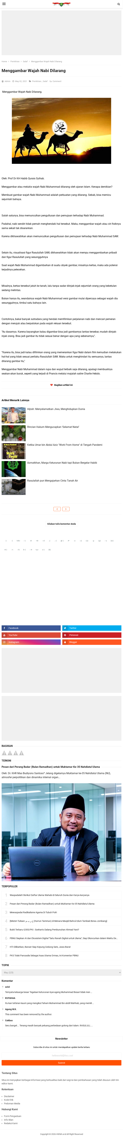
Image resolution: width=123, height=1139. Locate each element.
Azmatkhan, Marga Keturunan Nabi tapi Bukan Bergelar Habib (62, 462)
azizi (7, 987)
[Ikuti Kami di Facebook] (31, 628)
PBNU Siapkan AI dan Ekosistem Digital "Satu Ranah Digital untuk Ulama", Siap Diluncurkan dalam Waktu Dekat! (65, 938)
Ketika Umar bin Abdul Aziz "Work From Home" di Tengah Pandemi (64, 444)
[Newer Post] (57, 509)
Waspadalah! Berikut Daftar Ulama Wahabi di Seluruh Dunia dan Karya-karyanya (49, 895)
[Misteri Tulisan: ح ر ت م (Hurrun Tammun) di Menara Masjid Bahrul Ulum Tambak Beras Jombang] (58, 921)
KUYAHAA (10, 998)
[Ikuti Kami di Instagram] (31, 642)
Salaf (45, 81)
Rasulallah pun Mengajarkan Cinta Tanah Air (52, 480)
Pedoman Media (12, 1103)
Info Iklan (8, 1120)
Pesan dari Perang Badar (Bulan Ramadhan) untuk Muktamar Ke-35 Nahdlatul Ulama (51, 766)
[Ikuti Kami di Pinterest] (91, 635)
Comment (57, 81)
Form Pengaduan (12, 1116)
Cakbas (9, 1020)
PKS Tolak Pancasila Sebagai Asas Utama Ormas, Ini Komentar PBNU (44, 955)
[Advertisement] (61, 32)
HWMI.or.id (61, 1134)
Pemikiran (37, 81)
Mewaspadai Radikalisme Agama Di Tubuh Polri (33, 912)
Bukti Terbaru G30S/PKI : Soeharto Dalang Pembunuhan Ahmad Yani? (44, 929)
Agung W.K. (11, 1009)
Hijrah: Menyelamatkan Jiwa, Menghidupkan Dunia (56, 409)
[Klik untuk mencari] (119, 4)
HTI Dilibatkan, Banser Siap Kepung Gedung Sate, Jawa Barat (40, 947)
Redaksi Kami (10, 1123)
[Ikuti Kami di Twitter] (91, 628)
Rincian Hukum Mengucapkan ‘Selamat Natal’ (53, 426)
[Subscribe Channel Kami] (31, 635)
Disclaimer (9, 1096)
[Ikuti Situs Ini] (91, 642)
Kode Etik (8, 1100)
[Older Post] (66, 509)
